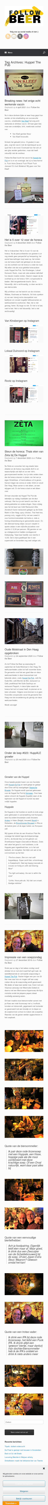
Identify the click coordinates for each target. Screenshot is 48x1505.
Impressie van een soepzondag (23, 957)
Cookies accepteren (24, 1483)
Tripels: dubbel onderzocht (15, 1446)
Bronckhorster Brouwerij (25, 823)
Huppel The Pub (11, 976)
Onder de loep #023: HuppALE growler (23, 754)
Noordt (34, 820)
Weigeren (24, 1491)
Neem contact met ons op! (19, 1432)
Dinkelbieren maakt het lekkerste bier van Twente (24, 1460)
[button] (44, 1468)
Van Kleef (25, 121)
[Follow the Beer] (24, 16)
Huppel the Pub (28, 678)
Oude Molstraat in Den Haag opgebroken (22, 651)
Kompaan (29, 793)
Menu (10, 52)
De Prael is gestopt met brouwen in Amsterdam (23, 1450)
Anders (7, 820)
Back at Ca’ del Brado (13, 1453)
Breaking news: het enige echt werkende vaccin (22, 102)
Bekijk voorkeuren (24, 1498)
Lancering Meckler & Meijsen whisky (19, 1457)
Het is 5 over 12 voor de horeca (23, 240)
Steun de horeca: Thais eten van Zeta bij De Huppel (24, 453)
